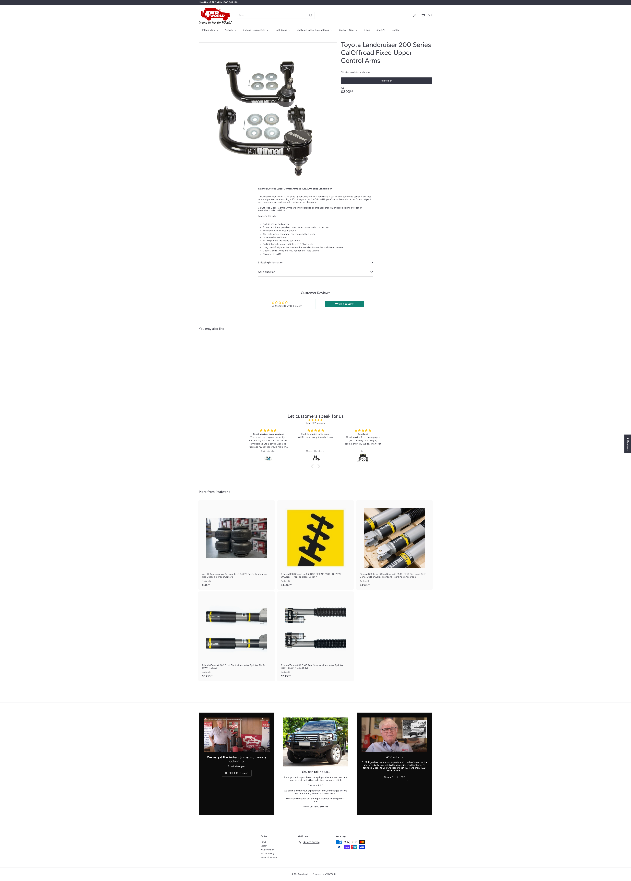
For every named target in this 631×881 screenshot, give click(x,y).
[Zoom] (268, 112)
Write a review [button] (344, 303)
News (263, 842)
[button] (313, 466)
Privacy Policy (267, 849)
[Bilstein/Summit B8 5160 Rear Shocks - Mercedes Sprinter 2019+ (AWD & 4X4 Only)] (315, 636)
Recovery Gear (347, 30)
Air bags (229, 30)
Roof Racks (281, 30)
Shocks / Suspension (254, 30)
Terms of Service (268, 857)
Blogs (367, 30)
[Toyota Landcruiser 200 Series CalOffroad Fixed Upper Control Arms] (217, 365)
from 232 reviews (315, 423)
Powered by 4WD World (324, 874)
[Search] (311, 15)
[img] (315, 420)
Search (263, 846)
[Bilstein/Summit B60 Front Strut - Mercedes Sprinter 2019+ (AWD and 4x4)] (236, 636)
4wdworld (223, 492)
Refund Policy (267, 853)
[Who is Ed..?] (394, 734)
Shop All (380, 30)
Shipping (345, 72)
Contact (396, 30)
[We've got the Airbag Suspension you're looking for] (236, 734)
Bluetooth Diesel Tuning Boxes (313, 30)
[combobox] (276, 15)
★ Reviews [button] (627, 443)
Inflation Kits (209, 30)
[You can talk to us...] (315, 742)
